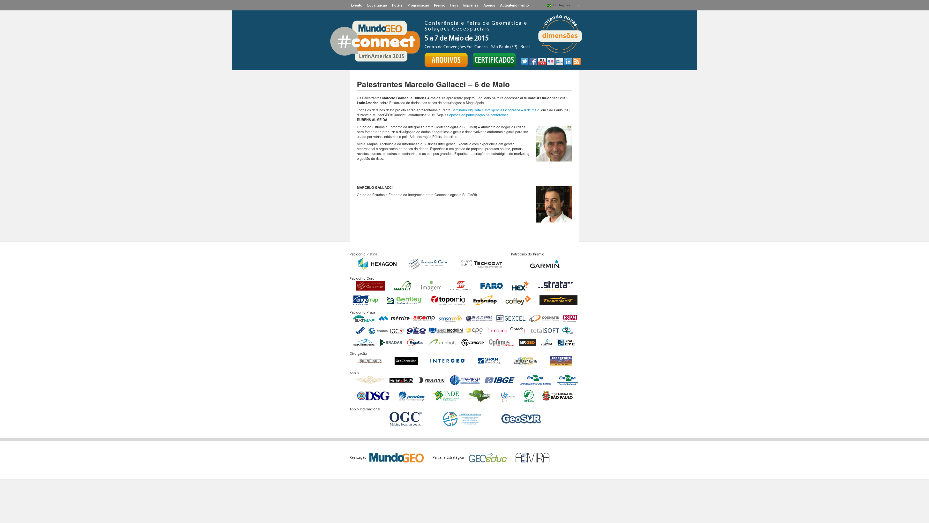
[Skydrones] (364, 342)
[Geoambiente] (558, 300)
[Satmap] (363, 318)
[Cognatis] (544, 318)
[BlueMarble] (479, 318)
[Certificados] (494, 60)
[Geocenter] (416, 330)
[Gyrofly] (473, 342)
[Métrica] (394, 318)
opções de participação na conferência (479, 114)
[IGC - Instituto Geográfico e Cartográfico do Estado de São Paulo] (397, 330)
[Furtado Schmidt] (460, 285)
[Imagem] (431, 285)
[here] (360, 330)
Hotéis (397, 5)
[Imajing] (496, 330)
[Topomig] (448, 300)
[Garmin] (545, 263)
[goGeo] (567, 330)
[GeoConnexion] (406, 360)
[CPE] (474, 330)
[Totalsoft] (545, 330)
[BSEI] (566, 342)
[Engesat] (415, 342)
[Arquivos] (446, 60)
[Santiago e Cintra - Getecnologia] (428, 263)
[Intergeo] (447, 360)
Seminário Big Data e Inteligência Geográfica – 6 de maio (495, 110)
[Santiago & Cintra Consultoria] (370, 285)
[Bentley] (404, 300)
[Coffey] (518, 300)
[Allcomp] (424, 318)
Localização (377, 5)
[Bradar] (391, 342)
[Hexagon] (377, 263)
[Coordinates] (369, 360)
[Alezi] (446, 330)
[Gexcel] (510, 318)
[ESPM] (570, 318)
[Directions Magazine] (525, 360)
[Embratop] (485, 300)
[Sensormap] (450, 318)
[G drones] (378, 330)
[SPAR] (489, 360)
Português (560, 5)
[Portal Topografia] (561, 360)
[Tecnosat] (481, 263)
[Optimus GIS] (501, 342)
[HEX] (520, 285)
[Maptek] (403, 285)
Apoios (489, 5)
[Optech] (519, 330)
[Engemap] (365, 300)
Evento (356, 5)
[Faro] (491, 285)
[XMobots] (442, 342)
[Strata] (555, 285)
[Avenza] (546, 342)
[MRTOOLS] (527, 342)
